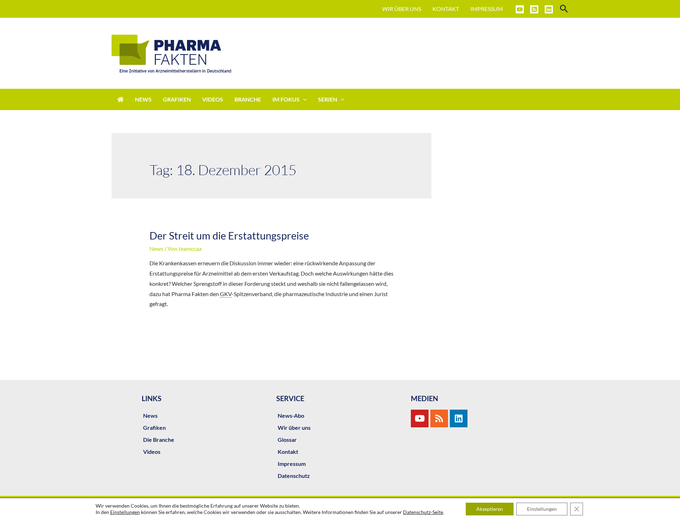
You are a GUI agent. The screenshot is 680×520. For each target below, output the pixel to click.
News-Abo (291, 415)
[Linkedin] (549, 9)
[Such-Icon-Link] (564, 9)
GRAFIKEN (177, 99)
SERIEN (327, 99)
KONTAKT (445, 8)
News (156, 248)
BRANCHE (247, 99)
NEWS (143, 99)
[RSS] (534, 9)
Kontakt (288, 451)
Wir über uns (294, 427)
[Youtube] (420, 418)
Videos (151, 451)
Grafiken (154, 427)
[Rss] (439, 418)
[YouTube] (520, 9)
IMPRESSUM (486, 8)
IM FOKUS (286, 99)
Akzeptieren (489, 509)
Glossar (287, 439)
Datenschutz (294, 475)
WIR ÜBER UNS (401, 8)
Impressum (292, 463)
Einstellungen (125, 512)
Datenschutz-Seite (423, 512)
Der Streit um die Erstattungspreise (229, 236)
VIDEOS (212, 99)
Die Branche (158, 439)
